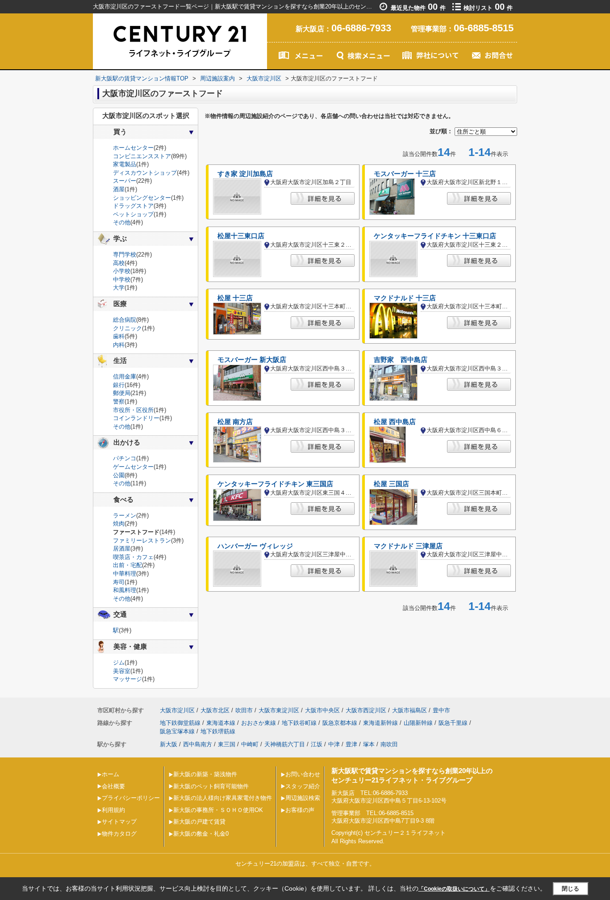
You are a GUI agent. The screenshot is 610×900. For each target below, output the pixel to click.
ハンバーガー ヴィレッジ (255, 546)
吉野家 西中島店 (400, 359)
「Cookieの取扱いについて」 (454, 889)
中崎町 (250, 744)
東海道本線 (220, 722)
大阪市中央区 (322, 710)
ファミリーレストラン (142, 540)
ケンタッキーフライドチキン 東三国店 (275, 484)
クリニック (127, 328)
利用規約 (113, 810)
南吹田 (389, 744)
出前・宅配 (127, 565)
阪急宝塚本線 (177, 731)
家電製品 (124, 164)
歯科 (119, 336)
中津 (334, 744)
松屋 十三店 (235, 298)
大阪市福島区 (409, 710)
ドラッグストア (133, 205)
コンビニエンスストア (142, 156)
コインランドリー (136, 418)
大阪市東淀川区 (279, 710)
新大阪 (168, 744)
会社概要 (113, 786)
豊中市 (441, 710)
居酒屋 (121, 548)
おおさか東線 (258, 722)
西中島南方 (197, 744)
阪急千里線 (453, 722)
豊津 (351, 744)
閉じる (570, 888)
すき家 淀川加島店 (245, 173)
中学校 (121, 279)
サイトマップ (119, 821)
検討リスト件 (488, 7)
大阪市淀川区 (177, 710)
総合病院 (124, 319)
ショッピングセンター (142, 197)
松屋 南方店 (235, 421)
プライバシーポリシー (131, 798)
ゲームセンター (133, 466)
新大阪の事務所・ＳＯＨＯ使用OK (218, 810)
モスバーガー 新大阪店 (251, 359)
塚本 (369, 744)
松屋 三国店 (391, 484)
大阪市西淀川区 (366, 710)
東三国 (226, 744)
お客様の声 (299, 810)
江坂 (316, 744)
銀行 (119, 385)
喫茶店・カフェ (133, 557)
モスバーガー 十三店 (405, 173)
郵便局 (121, 393)
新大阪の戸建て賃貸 (199, 821)
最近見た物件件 (418, 7)
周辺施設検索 (302, 798)
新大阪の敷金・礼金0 (201, 833)
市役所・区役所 (133, 410)
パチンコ (124, 458)
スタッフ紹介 (302, 786)
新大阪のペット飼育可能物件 (211, 786)
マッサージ (127, 679)
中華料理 (124, 573)
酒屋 (119, 189)
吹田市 (244, 710)
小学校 (121, 271)
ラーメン (124, 515)
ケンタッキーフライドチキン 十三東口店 (435, 236)
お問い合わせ (302, 774)
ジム (119, 662)
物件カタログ (119, 833)
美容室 (121, 671)
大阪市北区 (215, 710)
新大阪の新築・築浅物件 (205, 774)
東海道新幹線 (380, 722)
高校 (119, 263)
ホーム (110, 774)
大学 (119, 287)
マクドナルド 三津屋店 (408, 546)
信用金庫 (124, 376)
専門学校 (124, 254)
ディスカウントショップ (145, 172)
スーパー (124, 180)
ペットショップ (133, 214)
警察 (119, 401)
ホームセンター (133, 147)
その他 (121, 222)
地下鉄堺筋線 (218, 731)
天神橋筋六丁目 (284, 744)
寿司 (119, 582)
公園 (119, 475)
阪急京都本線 (339, 722)
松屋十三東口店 (240, 236)
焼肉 (119, 523)
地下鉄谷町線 (299, 722)
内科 (119, 344)
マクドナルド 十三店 (405, 298)
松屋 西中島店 (395, 421)
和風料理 (124, 590)
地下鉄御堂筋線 (180, 722)
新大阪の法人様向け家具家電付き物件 (222, 798)
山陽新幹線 (418, 722)
